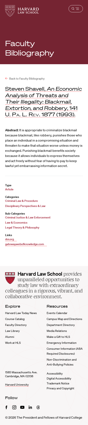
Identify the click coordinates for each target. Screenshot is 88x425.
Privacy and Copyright (60, 388)
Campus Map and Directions (64, 319)
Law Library (12, 331)
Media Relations (57, 331)
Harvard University (17, 384)
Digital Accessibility (59, 378)
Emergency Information (62, 343)
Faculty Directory (16, 325)
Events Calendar (57, 313)
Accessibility (55, 373)
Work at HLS (13, 343)
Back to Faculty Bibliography (27, 78)
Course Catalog (15, 319)
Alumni (9, 337)
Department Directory (61, 325)
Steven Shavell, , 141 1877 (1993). (43, 101)
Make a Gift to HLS (58, 337)
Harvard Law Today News (21, 313)
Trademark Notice (58, 383)
